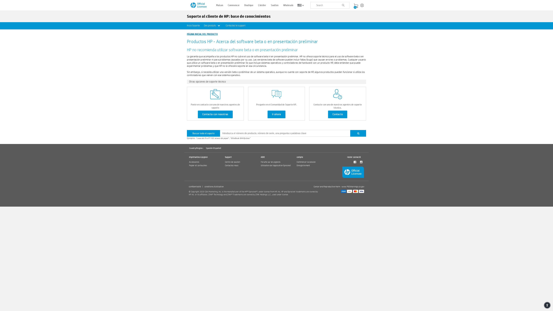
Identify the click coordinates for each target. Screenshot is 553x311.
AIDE (263, 157)
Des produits (210, 25)
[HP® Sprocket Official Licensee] (199, 5)
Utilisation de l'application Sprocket (276, 165)
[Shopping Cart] (356, 6)
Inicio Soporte (193, 25)
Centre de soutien (232, 162)
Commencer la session (306, 162)
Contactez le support (235, 25)
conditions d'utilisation (214, 186)
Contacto (338, 114)
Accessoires (194, 162)
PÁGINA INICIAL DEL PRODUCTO (202, 34)
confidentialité (195, 186)
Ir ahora (276, 114)
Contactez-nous (231, 165)
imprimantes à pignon (198, 157)
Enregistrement (303, 165)
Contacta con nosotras (215, 114)
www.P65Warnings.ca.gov (353, 186)
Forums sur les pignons (271, 162)
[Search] (358, 133)
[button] (547, 305)
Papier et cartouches (198, 165)
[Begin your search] (343, 5)
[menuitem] (193, 26)
